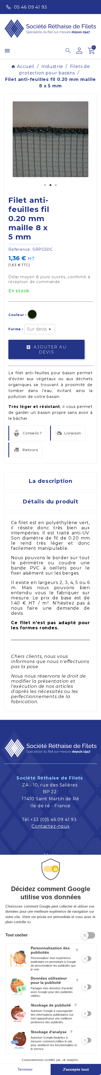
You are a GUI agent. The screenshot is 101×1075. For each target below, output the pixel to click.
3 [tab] (56, 185)
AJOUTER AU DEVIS (46, 349)
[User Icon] (79, 50)
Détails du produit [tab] (50, 501)
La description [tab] (50, 481)
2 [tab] (50, 185)
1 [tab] (45, 185)
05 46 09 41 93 (30, 7)
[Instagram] (90, 6)
